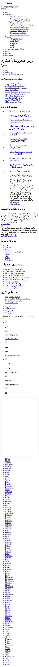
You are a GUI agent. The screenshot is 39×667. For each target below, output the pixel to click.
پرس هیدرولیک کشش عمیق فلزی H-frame (21, 165)
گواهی (12, 45)
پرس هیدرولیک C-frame (18, 33)
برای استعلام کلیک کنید (9, 236)
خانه (6, 12)
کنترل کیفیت (14, 41)
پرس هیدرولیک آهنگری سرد (19, 27)
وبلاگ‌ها (8, 53)
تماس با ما (9, 55)
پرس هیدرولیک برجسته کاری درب (22, 25)
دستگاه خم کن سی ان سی (19, 35)
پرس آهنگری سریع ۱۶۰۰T (21, 115)
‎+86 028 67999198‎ (11, 339)
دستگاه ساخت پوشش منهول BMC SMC (19, 140)
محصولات (8, 14)
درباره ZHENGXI (16, 39)
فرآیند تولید (13, 43)
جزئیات (12, 204)
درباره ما (8, 250)
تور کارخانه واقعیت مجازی (14, 49)
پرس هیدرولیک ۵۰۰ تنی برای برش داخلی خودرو (22, 127)
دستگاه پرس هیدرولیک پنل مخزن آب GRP (21, 153)
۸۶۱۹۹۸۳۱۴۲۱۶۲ (11, 372)
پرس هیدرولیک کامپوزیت (18, 16)
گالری (12, 47)
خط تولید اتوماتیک (16, 22)
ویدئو (7, 51)
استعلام (17, 204)
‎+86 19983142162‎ (11, 303)
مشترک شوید (5, 224)
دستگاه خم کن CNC (12, 100)
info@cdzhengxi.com (10, 7)
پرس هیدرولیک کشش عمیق (20, 18)
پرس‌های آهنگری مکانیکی (19, 31)
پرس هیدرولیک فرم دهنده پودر (20, 20)
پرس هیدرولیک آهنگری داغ (19, 29)
